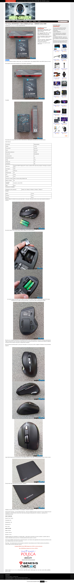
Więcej (46, 581)
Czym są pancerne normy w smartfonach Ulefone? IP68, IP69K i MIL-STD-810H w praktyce (59, 34)
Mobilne (25, 21)
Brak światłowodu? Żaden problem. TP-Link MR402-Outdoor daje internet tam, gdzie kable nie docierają (44, 30)
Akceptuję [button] (42, 581)
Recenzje (16, 569)
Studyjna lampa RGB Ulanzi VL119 (57, 132)
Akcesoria (12, 569)
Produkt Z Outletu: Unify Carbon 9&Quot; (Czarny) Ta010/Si (57, 59)
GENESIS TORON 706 (56, 31)
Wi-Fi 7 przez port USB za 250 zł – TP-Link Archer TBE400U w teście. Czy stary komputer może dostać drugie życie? (44, 33)
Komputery (19, 21)
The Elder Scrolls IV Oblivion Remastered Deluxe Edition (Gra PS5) (64, 114)
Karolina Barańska (22, 25)
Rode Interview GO (64, 68)
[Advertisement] (53, 10)
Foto (13, 21)
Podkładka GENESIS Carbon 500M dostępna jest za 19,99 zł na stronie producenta (28, 546)
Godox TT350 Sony (64, 132)
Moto (30, 21)
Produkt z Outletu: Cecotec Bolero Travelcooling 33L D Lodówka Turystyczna (64, 96)
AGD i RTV (8, 21)
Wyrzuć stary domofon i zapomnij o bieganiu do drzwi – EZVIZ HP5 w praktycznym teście (45, 37)
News (39, 21)
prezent (6, 571)
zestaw (9, 571)
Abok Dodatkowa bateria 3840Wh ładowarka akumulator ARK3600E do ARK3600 (57, 123)
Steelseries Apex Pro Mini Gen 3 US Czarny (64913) (57, 114)
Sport (34, 21)
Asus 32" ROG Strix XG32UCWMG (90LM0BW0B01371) (64, 123)
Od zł (57, 51)
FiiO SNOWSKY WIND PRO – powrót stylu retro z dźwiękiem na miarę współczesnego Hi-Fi (60, 38)
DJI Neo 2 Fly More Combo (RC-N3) (57, 68)
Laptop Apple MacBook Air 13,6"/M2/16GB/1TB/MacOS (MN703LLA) (64, 59)
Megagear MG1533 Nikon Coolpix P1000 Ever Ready (57, 105)
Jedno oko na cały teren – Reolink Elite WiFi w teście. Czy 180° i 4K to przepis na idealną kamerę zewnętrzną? (45, 40)
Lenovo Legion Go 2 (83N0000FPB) (64, 105)
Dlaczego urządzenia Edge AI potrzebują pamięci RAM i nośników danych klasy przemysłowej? (59, 29)
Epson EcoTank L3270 (57, 50)
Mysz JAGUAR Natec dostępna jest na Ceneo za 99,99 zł (28, 548)
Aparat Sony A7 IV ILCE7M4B (57, 96)
